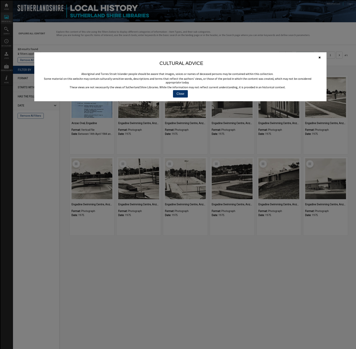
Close (180, 93)
